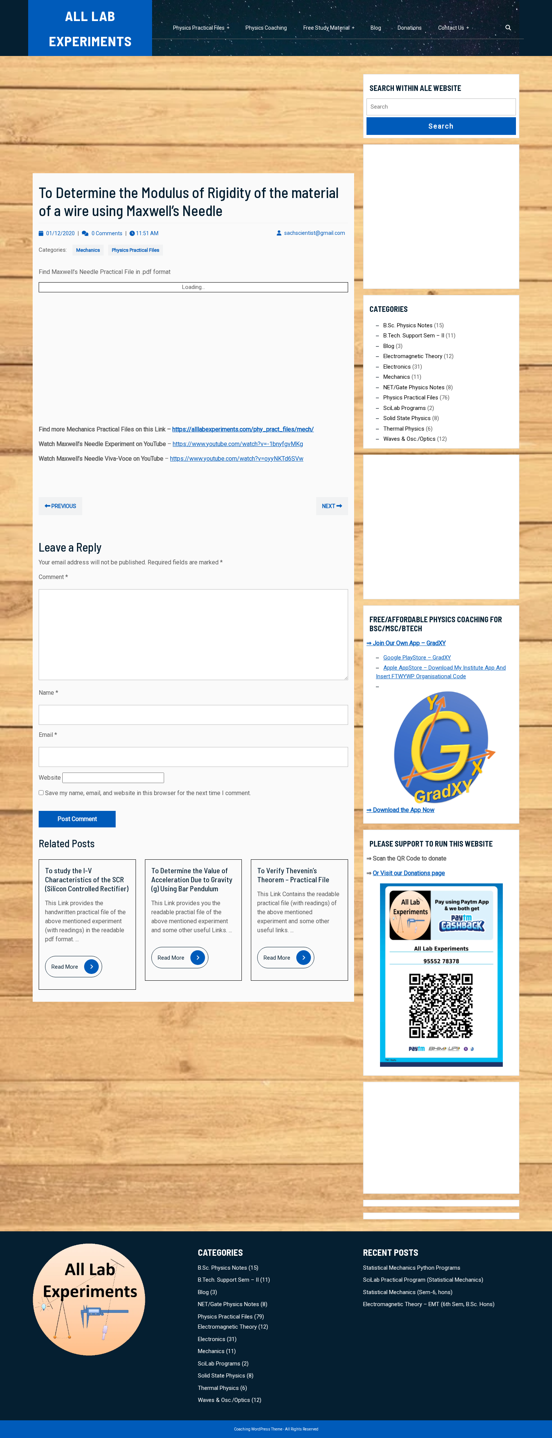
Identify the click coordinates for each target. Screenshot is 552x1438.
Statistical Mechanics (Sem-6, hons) (407, 1292)
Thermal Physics (403, 428)
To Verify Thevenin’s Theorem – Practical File (293, 875)
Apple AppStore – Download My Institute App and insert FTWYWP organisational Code (441, 672)
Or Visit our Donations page (409, 873)
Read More (76, 967)
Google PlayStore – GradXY (417, 657)
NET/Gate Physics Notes (414, 387)
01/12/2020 (60, 233)
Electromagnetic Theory (412, 356)
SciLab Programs (404, 408)
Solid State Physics (407, 418)
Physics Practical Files (199, 28)
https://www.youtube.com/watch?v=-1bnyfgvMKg (238, 444)
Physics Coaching (266, 28)
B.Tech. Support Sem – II (413, 335)
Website (50, 777)
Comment (53, 577)
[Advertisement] (193, 117)
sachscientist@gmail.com (314, 233)
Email (48, 734)
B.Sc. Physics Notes (408, 325)
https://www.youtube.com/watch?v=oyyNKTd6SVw (236, 458)
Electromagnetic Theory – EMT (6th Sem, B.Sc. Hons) (429, 1304)
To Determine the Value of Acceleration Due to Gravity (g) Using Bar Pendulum (191, 879)
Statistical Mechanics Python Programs (411, 1267)
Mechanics (88, 250)
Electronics (397, 366)
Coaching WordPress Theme (258, 1429)
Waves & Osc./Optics (409, 438)
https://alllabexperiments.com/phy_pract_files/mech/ (243, 429)
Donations (410, 28)
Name (48, 692)
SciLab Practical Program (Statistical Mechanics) (423, 1279)
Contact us (451, 28)
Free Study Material (326, 28)
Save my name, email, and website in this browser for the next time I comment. (148, 793)
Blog (376, 28)
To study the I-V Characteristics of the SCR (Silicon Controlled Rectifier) (86, 879)
